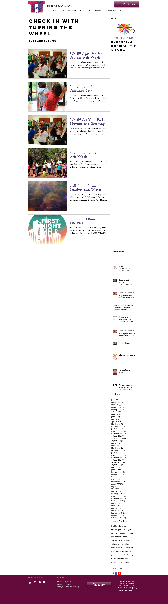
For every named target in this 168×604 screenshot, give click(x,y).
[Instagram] (112, 573)
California (122, 526)
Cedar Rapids (116, 529)
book (113, 547)
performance (116, 555)
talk (126, 558)
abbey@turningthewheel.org (68, 587)
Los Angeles (127, 529)
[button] (61, 11)
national (128, 551)
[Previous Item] (115, 31)
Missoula (114, 533)
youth (127, 562)
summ (113, 558)
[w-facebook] (30, 583)
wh (122, 562)
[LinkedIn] (39, 582)
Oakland (130, 533)
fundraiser (120, 551)
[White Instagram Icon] (35, 582)
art (132, 544)
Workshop (125, 544)
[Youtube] (119, 573)
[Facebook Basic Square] (116, 573)
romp (131, 555)
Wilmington (115, 544)
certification (128, 547)
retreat (125, 555)
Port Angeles (116, 537)
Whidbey (127, 540)
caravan (119, 547)
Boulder (114, 526)
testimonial (115, 562)
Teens (124, 537)
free (112, 551)
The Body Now (116, 540)
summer (120, 558)
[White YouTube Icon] (44, 582)
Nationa (123, 533)
